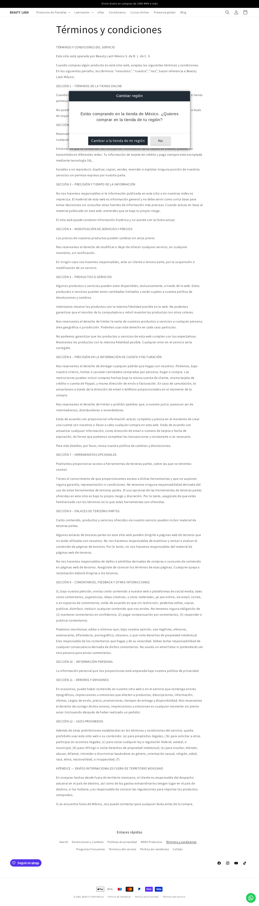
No (160, 141)
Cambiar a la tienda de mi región (118, 141)
